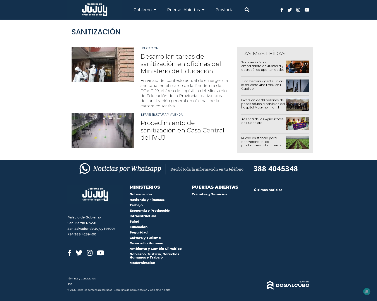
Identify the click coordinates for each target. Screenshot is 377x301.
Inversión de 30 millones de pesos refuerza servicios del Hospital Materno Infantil (263, 104)
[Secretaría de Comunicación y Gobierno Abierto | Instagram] (298, 9)
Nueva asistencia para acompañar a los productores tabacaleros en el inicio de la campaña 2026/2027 (262, 145)
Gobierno (143, 9)
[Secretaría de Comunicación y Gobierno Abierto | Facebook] (281, 9)
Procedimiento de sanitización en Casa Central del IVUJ (182, 130)
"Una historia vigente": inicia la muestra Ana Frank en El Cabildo (262, 85)
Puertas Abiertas (184, 9)
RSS (69, 284)
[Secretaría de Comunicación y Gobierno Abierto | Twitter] (290, 9)
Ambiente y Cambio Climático (156, 249)
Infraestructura (143, 216)
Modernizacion (142, 263)
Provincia (224, 9)
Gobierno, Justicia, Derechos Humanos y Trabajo (154, 255)
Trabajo (136, 205)
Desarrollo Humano (146, 243)
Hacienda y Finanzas (147, 200)
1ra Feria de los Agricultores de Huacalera (262, 121)
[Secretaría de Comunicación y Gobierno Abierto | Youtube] (307, 9)
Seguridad (138, 232)
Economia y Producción (150, 210)
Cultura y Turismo (145, 238)
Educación (149, 48)
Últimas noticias (268, 190)
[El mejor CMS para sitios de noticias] (282, 285)
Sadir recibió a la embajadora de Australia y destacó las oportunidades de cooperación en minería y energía (263, 69)
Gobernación (141, 194)
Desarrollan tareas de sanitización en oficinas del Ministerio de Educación (181, 64)
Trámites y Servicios (209, 194)
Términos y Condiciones (81, 278)
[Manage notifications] (366, 291)
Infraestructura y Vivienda (162, 114)
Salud (134, 221)
